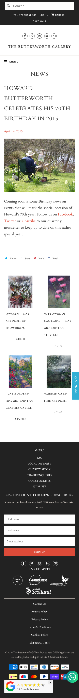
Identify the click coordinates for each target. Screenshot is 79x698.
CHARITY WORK (39, 469)
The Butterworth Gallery (26, 652)
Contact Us (39, 604)
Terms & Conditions (39, 627)
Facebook (65, 214)
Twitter (10, 221)
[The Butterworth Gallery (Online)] (10, 690)
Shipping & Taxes (39, 643)
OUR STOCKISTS (39, 481)
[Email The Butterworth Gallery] (54, 35)
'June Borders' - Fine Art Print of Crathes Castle (19, 400)
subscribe (28, 221)
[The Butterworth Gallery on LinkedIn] (46, 35)
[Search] (9, 6)
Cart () (59, 15)
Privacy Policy (39, 619)
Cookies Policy (39, 635)
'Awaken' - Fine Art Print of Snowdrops (18, 321)
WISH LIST (39, 486)
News (39, 74)
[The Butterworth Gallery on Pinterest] (32, 35)
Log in (44, 15)
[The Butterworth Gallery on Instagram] (39, 35)
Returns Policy (39, 611)
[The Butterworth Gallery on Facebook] (25, 35)
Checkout (39, 21)
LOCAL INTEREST (39, 464)
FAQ (39, 458)
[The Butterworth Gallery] (39, 46)
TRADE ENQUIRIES (39, 475)
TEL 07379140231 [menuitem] (25, 15)
